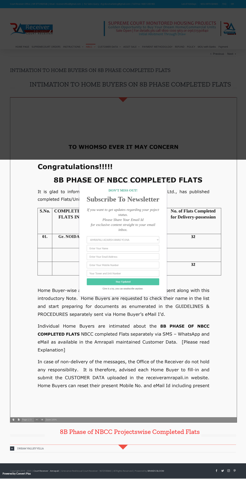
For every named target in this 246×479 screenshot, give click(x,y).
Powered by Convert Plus (17, 473)
